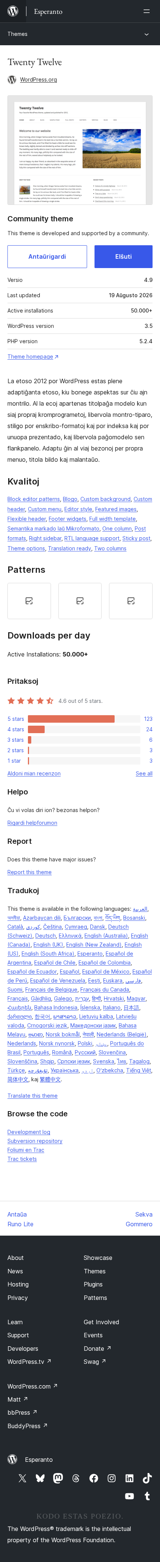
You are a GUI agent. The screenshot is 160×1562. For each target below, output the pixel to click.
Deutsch (45, 935)
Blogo (70, 499)
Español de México (105, 971)
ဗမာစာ (35, 1034)
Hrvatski (114, 998)
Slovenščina (22, 1061)
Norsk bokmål (63, 1034)
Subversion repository (35, 1141)
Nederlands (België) (122, 1034)
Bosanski (134, 917)
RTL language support (91, 538)
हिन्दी (96, 998)
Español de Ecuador (32, 971)
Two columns (110, 548)
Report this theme (29, 872)
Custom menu (44, 509)
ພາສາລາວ (64, 1016)
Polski (85, 1043)
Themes (17, 34)
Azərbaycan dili (42, 917)
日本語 (131, 1007)
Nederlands (21, 1043)
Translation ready (69, 548)
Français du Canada (104, 989)
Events (93, 1335)
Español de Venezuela (57, 980)
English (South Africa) (48, 953)
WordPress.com (32, 1386)
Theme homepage (30, 356)
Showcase (98, 1257)
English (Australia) (106, 935)
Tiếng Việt (138, 1070)
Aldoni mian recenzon (34, 773)
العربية (140, 908)
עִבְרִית (82, 998)
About (15, 1257)
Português (36, 1052)
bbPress (22, 1412)
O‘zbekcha (109, 1070)
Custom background (105, 499)
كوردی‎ (33, 926)
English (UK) (48, 944)
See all (144, 773)
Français (17, 998)
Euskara (112, 980)
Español (69, 971)
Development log (28, 1132)
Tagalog (139, 1061)
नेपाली (88, 1034)
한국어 (42, 1016)
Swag (95, 1361)
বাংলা (98, 917)
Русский (85, 1052)
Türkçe (16, 1070)
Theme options (26, 548)
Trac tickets (22, 1159)
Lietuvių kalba (96, 1016)
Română (62, 1052)
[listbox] (80, 601)
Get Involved (101, 1322)
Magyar (136, 998)
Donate (98, 1348)
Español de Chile (55, 962)
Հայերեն (19, 1007)
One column (117, 528)
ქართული (19, 1016)
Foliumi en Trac (25, 1150)
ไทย (121, 1061)
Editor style (78, 509)
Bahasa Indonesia (55, 1007)
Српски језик (73, 1061)
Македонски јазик (93, 1025)
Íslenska (90, 1007)
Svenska (103, 1061)
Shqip (47, 1061)
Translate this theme (32, 1095)
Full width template (112, 519)
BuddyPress (27, 1426)
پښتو (101, 1043)
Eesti (94, 980)
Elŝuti (123, 256)
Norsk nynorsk (57, 1043)
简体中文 (17, 1079)
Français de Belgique (51, 989)
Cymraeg (76, 926)
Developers (22, 1348)
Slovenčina (112, 1052)
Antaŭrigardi (47, 256)
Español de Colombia (105, 962)
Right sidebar (45, 538)
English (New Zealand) (94, 944)
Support (18, 1335)
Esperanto (90, 953)
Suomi (14, 989)
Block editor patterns (33, 499)
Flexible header (26, 519)
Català (15, 926)
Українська (65, 1070)
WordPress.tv (29, 1361)
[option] (29, 601)
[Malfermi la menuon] (148, 11)
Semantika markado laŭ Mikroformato (53, 528)
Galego (63, 998)
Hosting (18, 1284)
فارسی (133, 980)
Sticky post (136, 538)
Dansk (97, 926)
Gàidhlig (41, 998)
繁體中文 (50, 1079)
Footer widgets (67, 519)
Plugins (93, 1284)
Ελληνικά (70, 935)
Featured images (116, 509)
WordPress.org (38, 79)
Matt (17, 1399)
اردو (87, 1070)
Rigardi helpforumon (32, 823)
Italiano (112, 1007)
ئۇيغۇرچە (38, 1070)
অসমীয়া (13, 917)
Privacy (17, 1297)
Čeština (52, 926)
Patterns (95, 1297)
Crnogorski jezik (47, 1025)
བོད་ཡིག (112, 917)
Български (77, 917)
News (15, 1271)
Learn (15, 1322)
